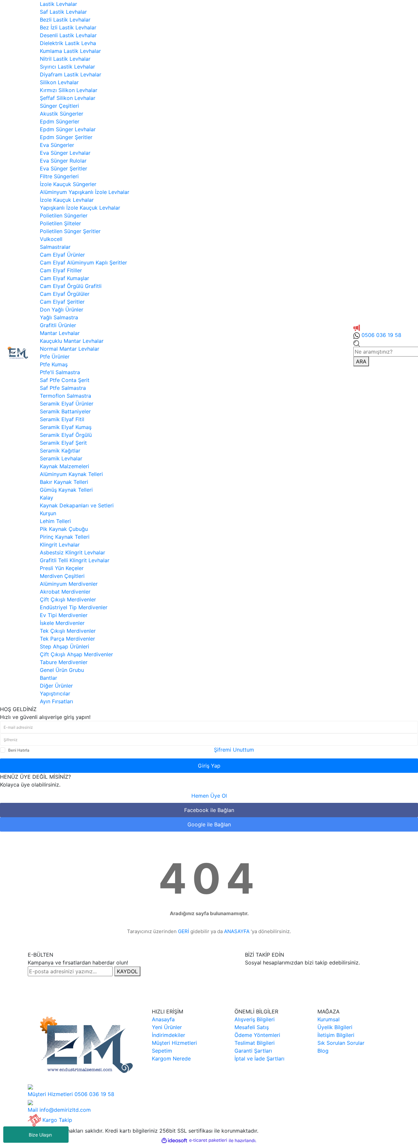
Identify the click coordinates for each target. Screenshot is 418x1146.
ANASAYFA (236, 931)
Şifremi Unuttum (234, 749)
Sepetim (162, 1050)
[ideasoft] (174, 1140)
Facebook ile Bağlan (209, 810)
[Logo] (17, 352)
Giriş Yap (209, 765)
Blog (323, 1050)
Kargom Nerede (171, 1058)
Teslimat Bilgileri (254, 1043)
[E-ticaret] (208, 1140)
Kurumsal (328, 1019)
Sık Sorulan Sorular (340, 1043)
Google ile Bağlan (209, 824)
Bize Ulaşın (40, 1135)
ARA (361, 361)
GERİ (183, 931)
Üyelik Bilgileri (334, 1027)
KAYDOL (127, 971)
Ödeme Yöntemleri (257, 1035)
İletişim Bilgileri (335, 1035)
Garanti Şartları (253, 1050)
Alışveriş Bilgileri (254, 1019)
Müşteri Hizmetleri (174, 1043)
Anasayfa (163, 1019)
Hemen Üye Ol (209, 795)
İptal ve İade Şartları (259, 1058)
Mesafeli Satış (251, 1027)
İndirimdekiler (168, 1035)
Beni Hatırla (18, 750)
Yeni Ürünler (167, 1027)
